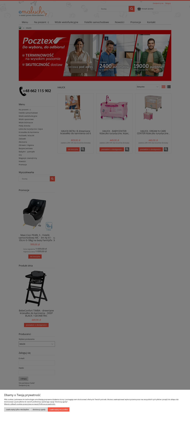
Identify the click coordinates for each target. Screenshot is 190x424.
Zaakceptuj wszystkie (59, 409)
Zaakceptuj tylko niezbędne (17, 409)
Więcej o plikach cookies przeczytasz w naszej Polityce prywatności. (29, 404)
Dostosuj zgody (39, 409)
